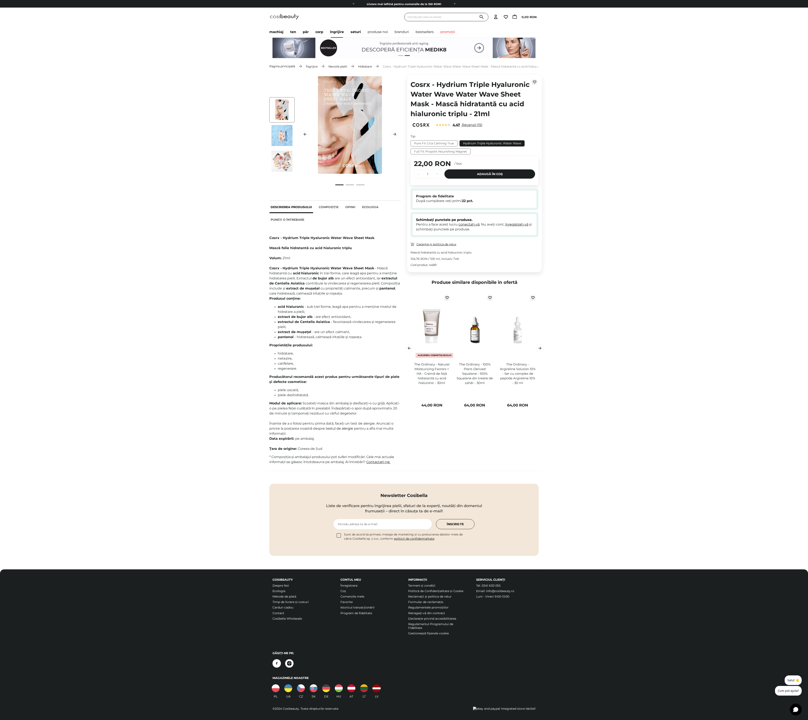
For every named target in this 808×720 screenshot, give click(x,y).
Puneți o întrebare (287, 220)
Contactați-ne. (378, 462)
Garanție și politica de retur (436, 244)
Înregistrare (348, 585)
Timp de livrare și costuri (290, 602)
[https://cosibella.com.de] (326, 688)
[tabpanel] (404, 48)
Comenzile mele (352, 596)
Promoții (447, 32)
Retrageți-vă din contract (426, 613)
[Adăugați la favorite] (534, 82)
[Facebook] (276, 663)
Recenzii (467, 125)
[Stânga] (353, 4)
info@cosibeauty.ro (500, 591)
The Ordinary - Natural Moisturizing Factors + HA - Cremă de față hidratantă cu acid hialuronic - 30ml (431, 373)
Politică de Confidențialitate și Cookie (435, 591)
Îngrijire (337, 32)
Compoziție (329, 207)
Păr (306, 32)
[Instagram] (289, 663)
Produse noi (378, 32)
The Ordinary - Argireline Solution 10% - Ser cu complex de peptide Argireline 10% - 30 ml (518, 373)
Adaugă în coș (490, 174)
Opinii (350, 207)
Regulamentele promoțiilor (428, 607)
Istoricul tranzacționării (357, 607)
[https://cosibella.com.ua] (288, 688)
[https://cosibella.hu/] (339, 688)
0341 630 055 (491, 585)
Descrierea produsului (291, 207)
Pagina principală (282, 66)
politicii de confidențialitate (414, 539)
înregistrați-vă (516, 224)
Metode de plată (284, 596)
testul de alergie (339, 428)
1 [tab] (399, 56)
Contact (278, 613)
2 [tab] (406, 56)
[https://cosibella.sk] (313, 688)
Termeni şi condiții (421, 585)
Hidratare (365, 66)
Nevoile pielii (337, 66)
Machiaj (276, 32)
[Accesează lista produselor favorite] (506, 17)
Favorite (346, 602)
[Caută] (481, 17)
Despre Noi (280, 585)
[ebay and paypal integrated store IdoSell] (504, 709)
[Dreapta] (454, 4)
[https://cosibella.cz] (301, 688)
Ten (293, 32)
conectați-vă (469, 224)
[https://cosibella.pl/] (275, 688)
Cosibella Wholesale (287, 618)
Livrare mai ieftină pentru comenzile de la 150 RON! (404, 4)
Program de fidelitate (356, 613)
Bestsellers (425, 32)
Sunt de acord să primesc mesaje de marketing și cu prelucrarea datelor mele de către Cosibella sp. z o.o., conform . (403, 537)
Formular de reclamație (425, 602)
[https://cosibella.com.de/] (351, 688)
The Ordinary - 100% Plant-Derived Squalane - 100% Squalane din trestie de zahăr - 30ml (475, 373)
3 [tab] (360, 184)
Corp (319, 32)
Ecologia (370, 207)
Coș (343, 591)
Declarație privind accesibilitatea (432, 618)
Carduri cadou (282, 607)
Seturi (356, 32)
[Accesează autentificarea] (495, 17)
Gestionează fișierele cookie (428, 633)
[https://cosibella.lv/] (376, 688)
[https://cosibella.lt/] (364, 688)
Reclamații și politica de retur (430, 596)
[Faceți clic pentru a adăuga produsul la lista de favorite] (447, 298)
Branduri (402, 32)
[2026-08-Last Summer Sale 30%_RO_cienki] (404, 48)
